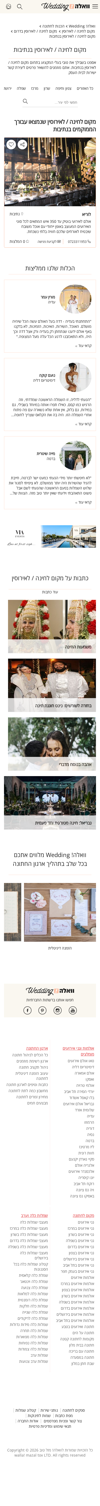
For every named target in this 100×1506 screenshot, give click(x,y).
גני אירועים (86, 1222)
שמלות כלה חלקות (33, 1306)
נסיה (90, 1134)
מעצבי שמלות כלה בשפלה (28, 1246)
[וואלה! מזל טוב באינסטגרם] (58, 1010)
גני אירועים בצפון (81, 1252)
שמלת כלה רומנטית (33, 1299)
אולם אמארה (84, 1073)
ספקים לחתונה (73, 1410)
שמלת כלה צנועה (34, 1287)
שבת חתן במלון (82, 1363)
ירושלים (5, 88)
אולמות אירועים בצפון (78, 1289)
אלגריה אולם (84, 1165)
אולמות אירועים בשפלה (76, 1302)
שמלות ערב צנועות (33, 1361)
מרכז (34, 88)
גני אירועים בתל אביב (78, 1265)
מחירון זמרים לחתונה (32, 1096)
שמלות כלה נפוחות (33, 1342)
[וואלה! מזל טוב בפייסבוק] (27, 1010)
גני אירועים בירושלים (78, 1259)
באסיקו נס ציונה (82, 1195)
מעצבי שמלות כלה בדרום (29, 1240)
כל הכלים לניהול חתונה (30, 1054)
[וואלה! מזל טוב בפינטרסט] (42, 1010)
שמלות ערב (39, 1355)
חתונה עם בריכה (81, 1351)
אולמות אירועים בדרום (77, 1308)
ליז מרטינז (86, 1146)
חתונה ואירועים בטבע (78, 1326)
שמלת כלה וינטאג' (34, 1281)
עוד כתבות (50, 591)
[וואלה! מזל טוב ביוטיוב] (73, 1010)
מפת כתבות (64, 1416)
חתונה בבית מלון (81, 1345)
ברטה (90, 1140)
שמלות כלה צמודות (33, 1349)
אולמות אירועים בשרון (78, 1295)
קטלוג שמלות (25, 1410)
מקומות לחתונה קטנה (77, 1338)
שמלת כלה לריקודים (33, 1318)
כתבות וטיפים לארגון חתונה (27, 1084)
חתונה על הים (83, 1332)
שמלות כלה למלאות (33, 1293)
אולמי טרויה (85, 1085)
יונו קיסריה (86, 1177)
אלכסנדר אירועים (81, 1171)
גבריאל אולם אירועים (78, 1103)
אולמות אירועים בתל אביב (75, 1320)
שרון (47, 88)
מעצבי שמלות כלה (34, 1222)
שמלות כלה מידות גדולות (29, 1324)
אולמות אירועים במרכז (77, 1283)
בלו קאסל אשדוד (81, 1097)
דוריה (90, 1128)
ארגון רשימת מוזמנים (32, 1061)
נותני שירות (49, 1410)
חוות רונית (86, 1152)
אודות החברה (28, 1421)
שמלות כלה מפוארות (32, 1336)
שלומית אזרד (84, 1109)
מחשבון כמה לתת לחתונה (28, 1090)
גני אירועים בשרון (81, 1234)
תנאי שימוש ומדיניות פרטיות (50, 1426)
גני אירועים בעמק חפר (77, 1271)
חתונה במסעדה (82, 1357)
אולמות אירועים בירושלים (75, 1314)
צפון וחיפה (63, 88)
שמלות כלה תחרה (34, 1330)
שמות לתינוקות (39, 1416)
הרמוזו (89, 1122)
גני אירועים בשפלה (80, 1240)
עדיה (90, 1116)
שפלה (21, 88)
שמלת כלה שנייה (35, 1312)
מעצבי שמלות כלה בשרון (29, 1234)
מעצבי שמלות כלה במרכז (29, 1228)
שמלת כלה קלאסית (33, 1275)
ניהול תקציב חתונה (33, 1067)
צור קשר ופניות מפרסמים (63, 1421)
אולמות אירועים (82, 1277)
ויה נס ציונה (85, 1189)
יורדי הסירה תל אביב (79, 1091)
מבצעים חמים (37, 1103)
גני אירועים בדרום (81, 1246)
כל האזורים (85, 88)
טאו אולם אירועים (81, 1060)
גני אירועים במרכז (81, 1228)
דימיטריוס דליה (83, 1066)
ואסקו (90, 1079)
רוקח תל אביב (84, 1183)
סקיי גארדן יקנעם (81, 1159)
